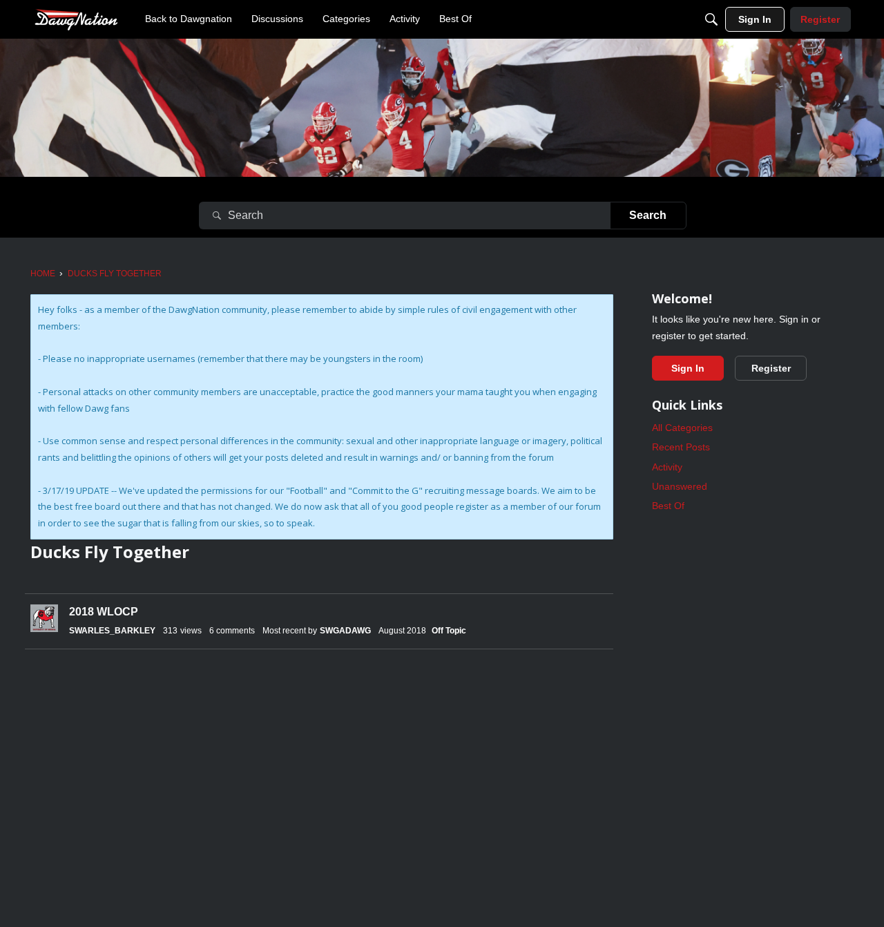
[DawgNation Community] (76, 19)
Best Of (668, 505)
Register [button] (771, 368)
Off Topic (449, 630)
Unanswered (679, 486)
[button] (44, 618)
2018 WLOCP (103, 612)
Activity (667, 466)
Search (647, 215)
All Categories (682, 427)
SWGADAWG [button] (345, 630)
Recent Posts (681, 446)
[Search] (711, 19)
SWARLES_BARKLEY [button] (112, 630)
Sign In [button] (687, 368)
